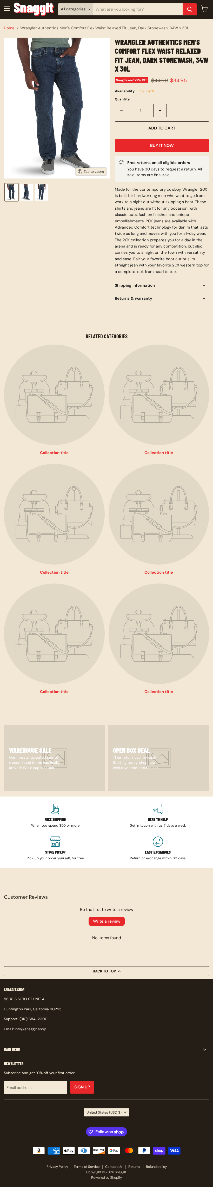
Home (9, 28)
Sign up (82, 1087)
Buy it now (162, 145)
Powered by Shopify (106, 1177)
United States (104, 1112)
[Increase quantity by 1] (160, 110)
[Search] (190, 9)
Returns (134, 1166)
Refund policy (156, 1166)
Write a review (106, 921)
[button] (11, 192)
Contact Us (114, 1166)
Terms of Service (86, 1166)
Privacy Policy (57, 1166)
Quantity (122, 99)
